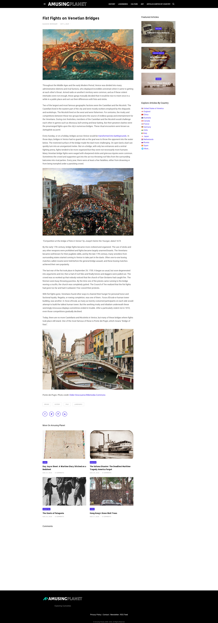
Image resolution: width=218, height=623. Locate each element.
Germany (147, 127)
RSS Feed (124, 615)
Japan (146, 136)
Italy (67, 404)
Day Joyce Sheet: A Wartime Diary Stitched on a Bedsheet (64, 467)
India (146, 130)
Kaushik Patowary (50, 24)
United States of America (154, 108)
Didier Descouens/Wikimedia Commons (87, 395)
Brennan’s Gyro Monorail (158, 32)
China (45, 462)
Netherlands (148, 139)
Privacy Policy (95, 615)
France (146, 124)
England (158, 28)
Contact (106, 615)
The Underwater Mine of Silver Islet (158, 84)
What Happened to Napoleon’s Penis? (158, 58)
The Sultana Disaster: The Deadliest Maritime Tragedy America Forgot (110, 467)
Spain (146, 145)
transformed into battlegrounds (112, 136)
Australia (147, 118)
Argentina (46, 509)
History (57, 404)
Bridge (46, 404)
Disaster (93, 462)
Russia (146, 142)
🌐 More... (145, 149)
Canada (158, 79)
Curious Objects (158, 53)
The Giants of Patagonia (53, 513)
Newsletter (114, 615)
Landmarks (78, 404)
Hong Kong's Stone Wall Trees (103, 513)
